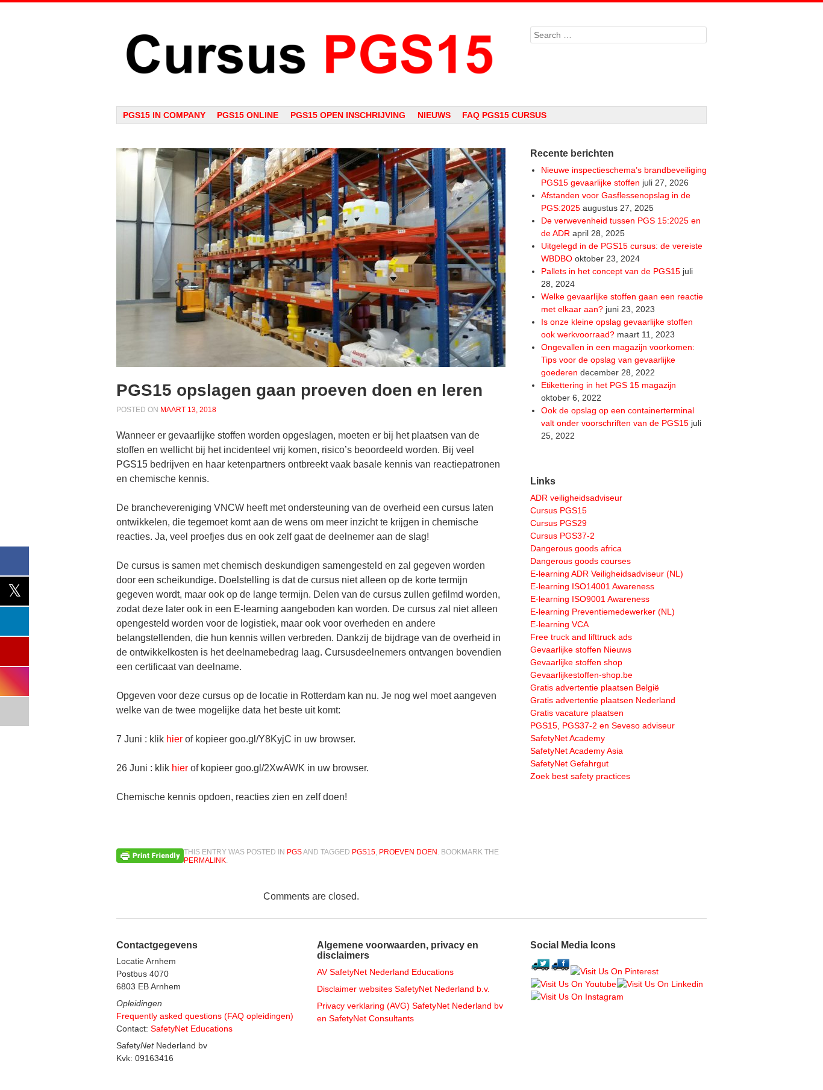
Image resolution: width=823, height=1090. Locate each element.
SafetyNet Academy (567, 738)
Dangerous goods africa (576, 548)
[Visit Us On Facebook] (560, 971)
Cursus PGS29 (558, 523)
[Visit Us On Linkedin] (659, 984)
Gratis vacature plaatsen (577, 713)
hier (174, 739)
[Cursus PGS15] (311, 54)
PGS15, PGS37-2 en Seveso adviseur (602, 725)
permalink (205, 860)
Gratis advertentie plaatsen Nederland (602, 700)
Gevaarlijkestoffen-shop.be (581, 675)
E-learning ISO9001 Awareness (589, 599)
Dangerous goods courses (580, 561)
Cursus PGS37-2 (562, 535)
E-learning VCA (559, 624)
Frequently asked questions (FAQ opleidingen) (204, 1016)
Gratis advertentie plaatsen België (594, 687)
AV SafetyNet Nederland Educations (385, 972)
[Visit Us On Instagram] (577, 996)
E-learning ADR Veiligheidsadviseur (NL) (606, 573)
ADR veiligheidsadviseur (576, 498)
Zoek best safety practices (580, 776)
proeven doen (408, 852)
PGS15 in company (164, 115)
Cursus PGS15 (558, 510)
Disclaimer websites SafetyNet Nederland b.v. (403, 989)
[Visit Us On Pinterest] (614, 971)
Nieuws (434, 115)
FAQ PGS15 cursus (504, 115)
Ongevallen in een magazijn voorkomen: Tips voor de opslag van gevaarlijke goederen (618, 359)
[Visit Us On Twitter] (540, 971)
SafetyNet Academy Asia (576, 751)
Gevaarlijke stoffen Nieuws (580, 649)
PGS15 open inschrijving (347, 115)
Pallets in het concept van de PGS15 (610, 271)
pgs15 (363, 852)
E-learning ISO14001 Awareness (592, 586)
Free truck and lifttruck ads (581, 637)
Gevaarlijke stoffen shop (576, 662)
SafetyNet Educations (192, 1028)
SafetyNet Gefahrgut (569, 763)
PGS (294, 852)
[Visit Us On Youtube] (573, 984)
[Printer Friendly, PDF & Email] (150, 855)
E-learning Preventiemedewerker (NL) (602, 611)
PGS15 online (247, 115)
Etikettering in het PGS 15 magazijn (608, 385)
